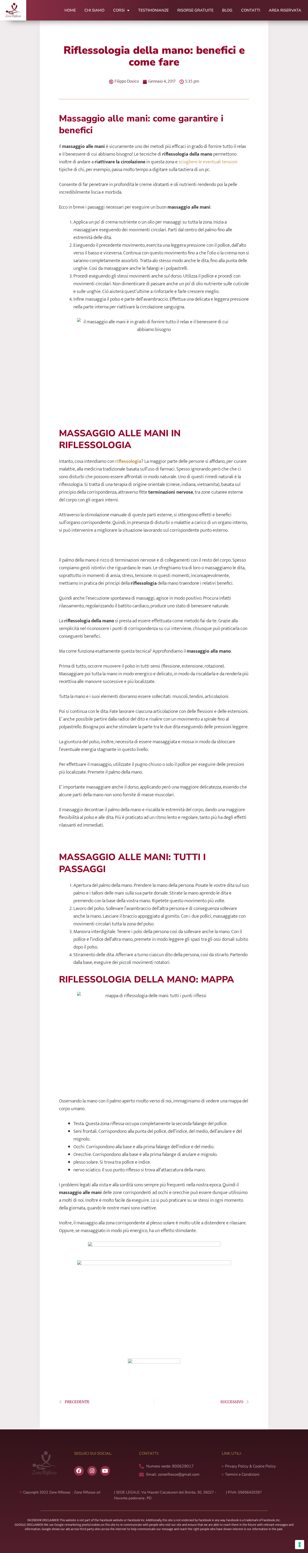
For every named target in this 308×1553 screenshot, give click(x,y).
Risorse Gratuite (195, 10)
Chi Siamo (94, 10)
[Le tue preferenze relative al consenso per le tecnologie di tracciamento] (299, 1544)
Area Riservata (285, 10)
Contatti (250, 10)
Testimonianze (153, 10)
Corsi (119, 10)
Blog (227, 10)
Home (70, 10)
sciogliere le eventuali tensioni (208, 162)
